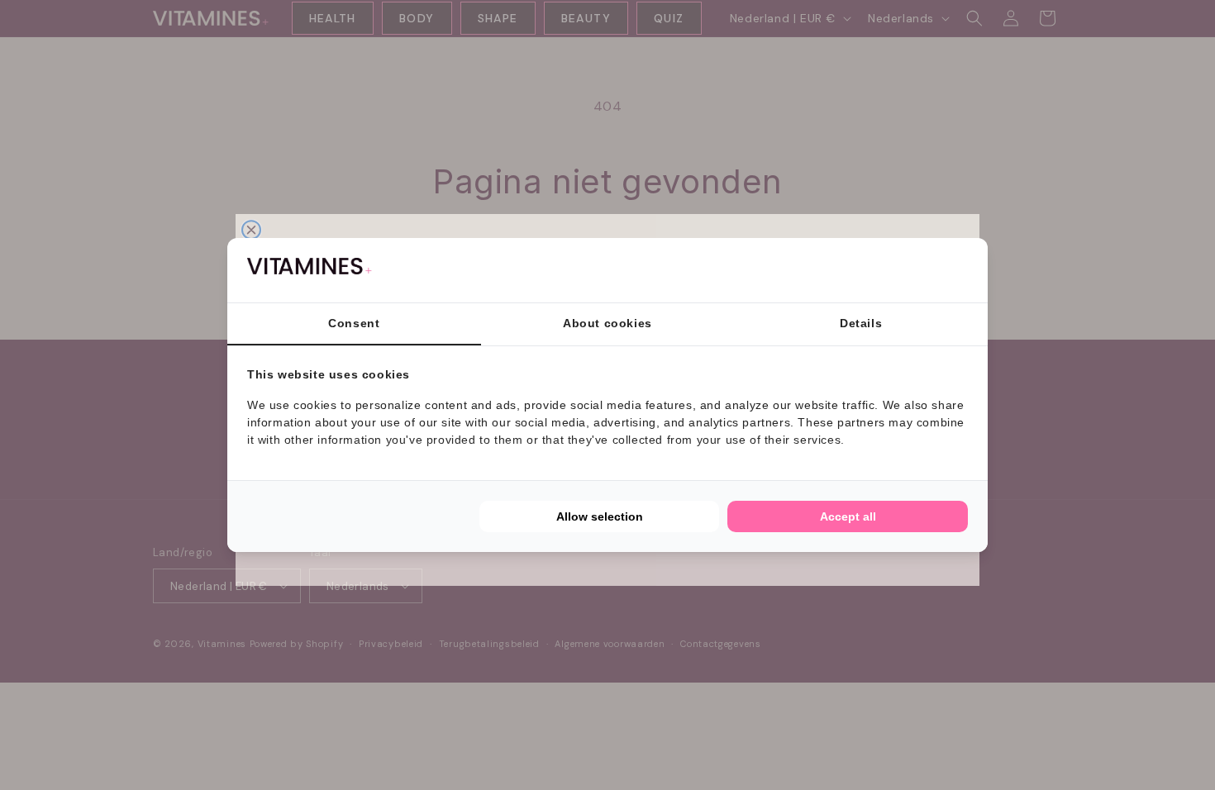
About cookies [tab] (607, 323)
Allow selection (599, 516)
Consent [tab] (353, 323)
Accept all (848, 516)
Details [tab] (861, 323)
